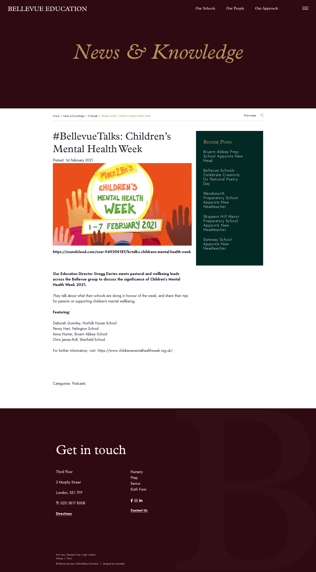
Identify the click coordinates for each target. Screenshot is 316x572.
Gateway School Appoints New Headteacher (217, 244)
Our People (235, 8)
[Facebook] (132, 500)
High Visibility (89, 554)
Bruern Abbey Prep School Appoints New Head (223, 156)
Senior (135, 483)
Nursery (137, 472)
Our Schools (205, 8)
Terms (69, 558)
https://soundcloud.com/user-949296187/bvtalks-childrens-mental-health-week (122, 252)
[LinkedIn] (140, 500)
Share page (250, 115)
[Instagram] (136, 500)
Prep (134, 477)
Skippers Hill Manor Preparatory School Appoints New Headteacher (221, 223)
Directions (64, 513)
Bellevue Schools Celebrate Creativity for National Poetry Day (221, 177)
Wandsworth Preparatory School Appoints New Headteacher (220, 200)
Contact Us (139, 510)
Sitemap (59, 558)
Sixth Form (138, 489)
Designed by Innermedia (114, 563)
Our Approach (266, 8)
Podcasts (79, 383)
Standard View (73, 554)
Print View (60, 554)
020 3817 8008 (73, 503)
